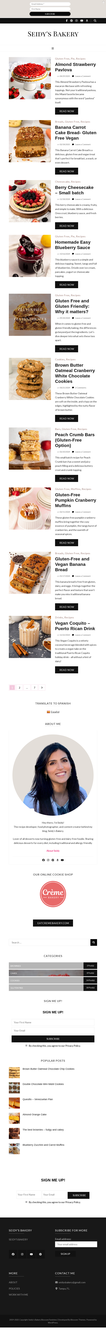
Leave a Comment (83, 76)
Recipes (81, 58)
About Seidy (53, 850)
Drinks (59, 617)
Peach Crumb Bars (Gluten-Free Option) (75, 440)
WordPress (53, 1322)
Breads (59, 121)
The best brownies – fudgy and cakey (43, 1129)
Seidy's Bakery (53, 33)
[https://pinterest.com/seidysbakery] (40, 1254)
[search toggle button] (95, 21)
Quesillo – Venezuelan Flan (38, 1099)
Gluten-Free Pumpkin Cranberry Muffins (75, 500)
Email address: (63, 1239)
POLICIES (14, 1288)
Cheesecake (62, 181)
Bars (58, 429)
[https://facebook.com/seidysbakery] (13, 1254)
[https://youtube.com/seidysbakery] (31, 1254)
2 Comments (80, 387)
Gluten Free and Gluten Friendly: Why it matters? (72, 306)
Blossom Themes (78, 1320)
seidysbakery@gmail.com (72, 1282)
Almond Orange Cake (35, 1114)
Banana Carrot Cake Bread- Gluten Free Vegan (75, 133)
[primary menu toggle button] (53, 48)
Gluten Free (62, 58)
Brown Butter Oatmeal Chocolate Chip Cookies (48, 1069)
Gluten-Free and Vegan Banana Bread (72, 564)
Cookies (60, 359)
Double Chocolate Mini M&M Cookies (43, 1084)
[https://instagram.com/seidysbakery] (22, 1254)
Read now (66, 111)
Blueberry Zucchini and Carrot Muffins (43, 1145)
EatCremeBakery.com (53, 923)
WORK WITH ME (18, 1294)
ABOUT (13, 1282)
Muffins (75, 489)
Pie (73, 58)
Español (55, 711)
